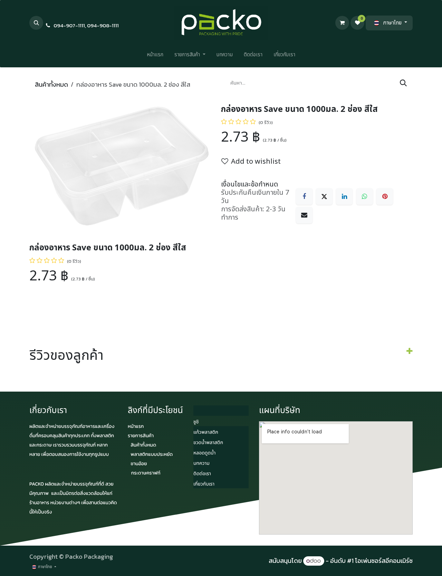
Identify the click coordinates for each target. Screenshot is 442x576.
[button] (36, 23)
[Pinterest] (384, 196)
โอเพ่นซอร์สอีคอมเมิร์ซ (384, 560)
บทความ (201, 463)
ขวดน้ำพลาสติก (208, 443)
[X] (324, 196)
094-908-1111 (103, 25)
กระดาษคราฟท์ (146, 473)
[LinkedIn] (344, 196)
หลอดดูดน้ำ (204, 453)
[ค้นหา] (403, 83)
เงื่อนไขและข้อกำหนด (249, 184)
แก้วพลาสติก (205, 432)
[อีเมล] (304, 215)
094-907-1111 (69, 25)
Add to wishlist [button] (256, 161)
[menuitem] (155, 56)
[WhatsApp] (364, 196)
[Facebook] (304, 196)
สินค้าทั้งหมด (51, 84)
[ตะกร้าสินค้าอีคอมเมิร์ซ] (342, 23)
